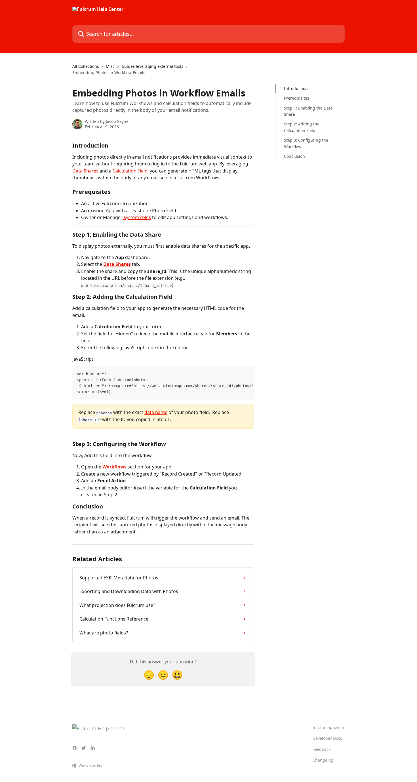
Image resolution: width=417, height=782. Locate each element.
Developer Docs (327, 738)
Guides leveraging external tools (152, 66)
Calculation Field (130, 171)
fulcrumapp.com (328, 727)
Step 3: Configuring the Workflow (306, 143)
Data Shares (85, 171)
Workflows (114, 467)
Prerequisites (296, 98)
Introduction (296, 88)
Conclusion (294, 156)
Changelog (323, 760)
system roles (137, 217)
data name (155, 412)
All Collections (85, 66)
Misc (110, 66)
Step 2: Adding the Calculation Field (301, 127)
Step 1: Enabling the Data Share (308, 111)
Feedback (321, 749)
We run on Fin (90, 765)
